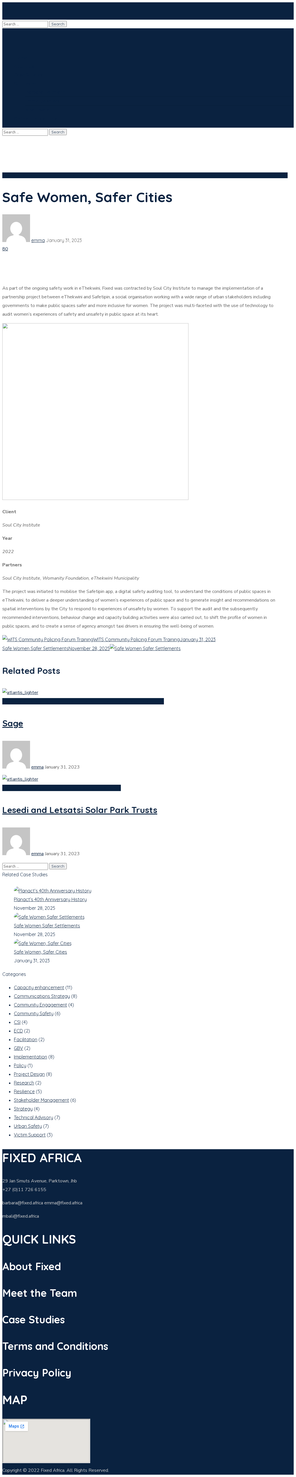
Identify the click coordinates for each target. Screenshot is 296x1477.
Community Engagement (135, 175)
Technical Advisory (33, 1117)
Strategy (23, 1109)
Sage (12, 723)
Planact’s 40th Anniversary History (50, 899)
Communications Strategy (81, 175)
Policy (20, 1065)
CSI (57, 701)
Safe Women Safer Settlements (47, 926)
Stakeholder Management (232, 175)
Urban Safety (274, 175)
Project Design (113, 701)
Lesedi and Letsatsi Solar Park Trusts (79, 809)
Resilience (109, 788)
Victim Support (147, 701)
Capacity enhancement (27, 175)
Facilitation (25, 1039)
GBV (166, 175)
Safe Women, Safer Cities (40, 952)
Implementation (187, 175)
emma (38, 240)
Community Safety (33, 1013)
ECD (18, 1031)
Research (24, 1083)
